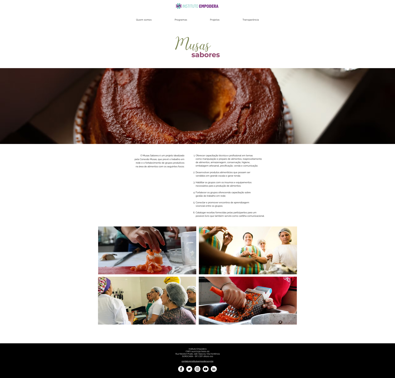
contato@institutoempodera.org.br (198, 361)
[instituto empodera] (181, 369)
